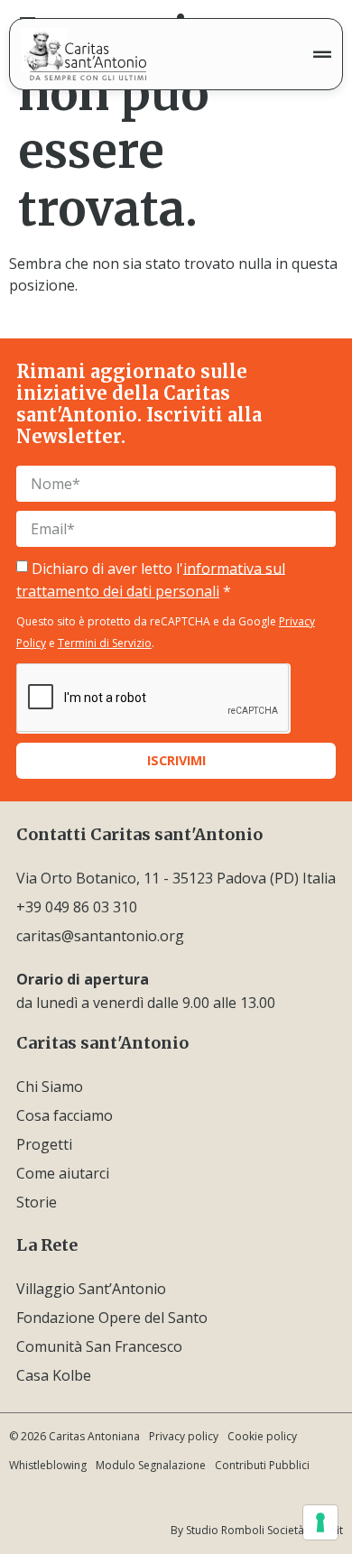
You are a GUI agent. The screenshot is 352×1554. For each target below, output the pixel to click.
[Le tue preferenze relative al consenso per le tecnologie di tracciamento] (320, 1522)
